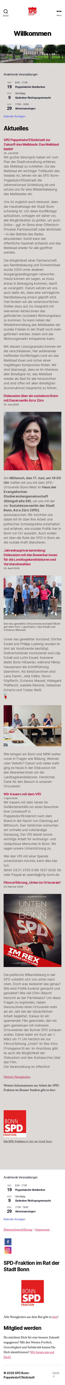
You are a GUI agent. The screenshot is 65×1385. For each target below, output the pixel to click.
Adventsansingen (25, 108)
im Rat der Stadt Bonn (28, 1141)
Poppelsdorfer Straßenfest (30, 87)
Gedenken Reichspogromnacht (33, 97)
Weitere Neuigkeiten (17, 1077)
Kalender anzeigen (14, 116)
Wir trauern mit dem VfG (22, 794)
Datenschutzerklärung (18, 1230)
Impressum (42, 1230)
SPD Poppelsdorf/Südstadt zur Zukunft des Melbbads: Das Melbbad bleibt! (31, 144)
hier (54, 1317)
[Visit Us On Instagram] (32, 1250)
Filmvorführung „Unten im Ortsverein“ (32, 882)
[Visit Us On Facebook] (32, 1242)
